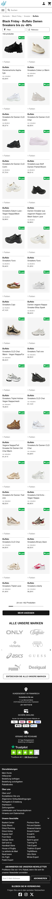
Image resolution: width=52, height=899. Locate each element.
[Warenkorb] (50, 4)
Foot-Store (6, 836)
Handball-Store (8, 845)
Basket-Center (8, 822)
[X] (32, 895)
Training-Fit (32, 842)
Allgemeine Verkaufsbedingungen (16, 798)
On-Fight (5, 857)
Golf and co (7, 842)
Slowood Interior (34, 828)
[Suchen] (8, 10)
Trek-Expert (32, 845)
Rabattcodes (7, 784)
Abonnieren (40, 878)
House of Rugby (9, 848)
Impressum (6, 804)
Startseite (6, 16)
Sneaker (27, 16)
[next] (50, 650)
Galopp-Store (7, 839)
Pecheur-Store (33, 822)
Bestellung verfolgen (11, 778)
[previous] (1, 650)
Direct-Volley (7, 831)
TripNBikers (32, 851)
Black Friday (17, 16)
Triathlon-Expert (34, 848)
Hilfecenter (6, 775)
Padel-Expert (7, 859)
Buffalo (5, 67)
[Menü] (3, 10)
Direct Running (8, 828)
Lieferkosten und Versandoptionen (16, 810)
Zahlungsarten (8, 807)
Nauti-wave (7, 854)
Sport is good (32, 839)
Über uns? (6, 793)
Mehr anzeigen (26, 612)
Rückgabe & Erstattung (12, 801)
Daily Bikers (7, 825)
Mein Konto (7, 773)
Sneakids (31, 836)
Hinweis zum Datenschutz (13, 813)
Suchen (14, 10)
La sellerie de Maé (10, 851)
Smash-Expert (33, 831)
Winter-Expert (33, 857)
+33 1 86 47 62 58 (26, 705)
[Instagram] (26, 895)
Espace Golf (7, 834)
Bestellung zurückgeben (26, 742)
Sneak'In (30, 834)
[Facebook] (20, 895)
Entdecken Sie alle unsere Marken (26, 676)
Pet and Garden (34, 825)
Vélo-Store (31, 854)
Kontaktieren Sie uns (26, 697)
